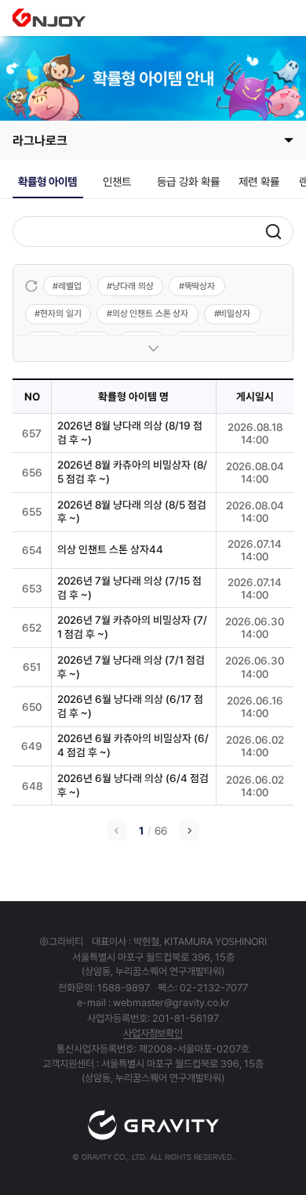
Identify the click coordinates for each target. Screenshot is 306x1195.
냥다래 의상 (132, 286)
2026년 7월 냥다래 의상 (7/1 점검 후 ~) (131, 667)
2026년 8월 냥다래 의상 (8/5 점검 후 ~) (131, 511)
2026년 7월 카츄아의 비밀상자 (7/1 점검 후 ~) (132, 627)
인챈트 (117, 181)
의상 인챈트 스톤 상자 (150, 313)
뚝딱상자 (200, 286)
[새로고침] (31, 286)
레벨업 (70, 286)
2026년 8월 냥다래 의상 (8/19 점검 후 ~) (129, 432)
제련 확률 (259, 181)
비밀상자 (234, 313)
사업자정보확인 (152, 1033)
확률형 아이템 (47, 181)
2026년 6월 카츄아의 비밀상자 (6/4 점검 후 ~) (133, 745)
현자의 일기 (60, 313)
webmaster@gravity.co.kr (171, 1003)
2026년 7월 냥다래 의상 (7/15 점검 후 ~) (129, 587)
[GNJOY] (49, 18)
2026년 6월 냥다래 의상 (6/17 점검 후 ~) (130, 706)
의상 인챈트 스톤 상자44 (110, 549)
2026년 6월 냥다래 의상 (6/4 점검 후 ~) (133, 785)
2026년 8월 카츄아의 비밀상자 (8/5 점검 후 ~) (132, 471)
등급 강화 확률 (188, 181)
